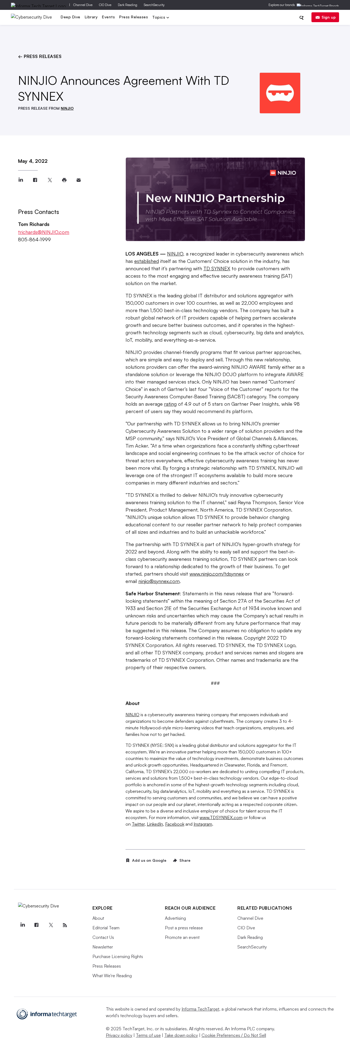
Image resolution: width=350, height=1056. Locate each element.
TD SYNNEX (216, 268)
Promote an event (182, 937)
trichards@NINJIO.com (43, 232)
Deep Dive (70, 16)
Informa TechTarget (200, 1009)
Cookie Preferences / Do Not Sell (234, 1035)
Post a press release (184, 927)
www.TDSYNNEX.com (221, 817)
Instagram (203, 824)
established (146, 261)
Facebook (174, 824)
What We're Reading (112, 975)
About (98, 918)
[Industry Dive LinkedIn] (22, 925)
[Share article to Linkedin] (21, 180)
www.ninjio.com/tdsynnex (216, 574)
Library (91, 16)
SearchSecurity (154, 5)
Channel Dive (82, 5)
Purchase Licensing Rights (117, 956)
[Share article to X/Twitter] (50, 180)
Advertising (175, 918)
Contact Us (103, 937)
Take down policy (181, 1035)
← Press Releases (40, 56)
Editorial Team (105, 927)
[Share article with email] (79, 180)
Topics (159, 17)
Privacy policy (119, 1035)
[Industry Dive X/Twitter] (51, 925)
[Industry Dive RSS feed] (65, 925)
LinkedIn (155, 824)
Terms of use (148, 1035)
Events (108, 16)
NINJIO (67, 108)
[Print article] (64, 180)
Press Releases (133, 16)
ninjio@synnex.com (159, 581)
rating (170, 404)
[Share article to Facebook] (35, 180)
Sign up (329, 17)
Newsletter (102, 947)
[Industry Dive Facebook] (36, 925)
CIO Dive (105, 5)
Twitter (138, 824)
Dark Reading (127, 5)
